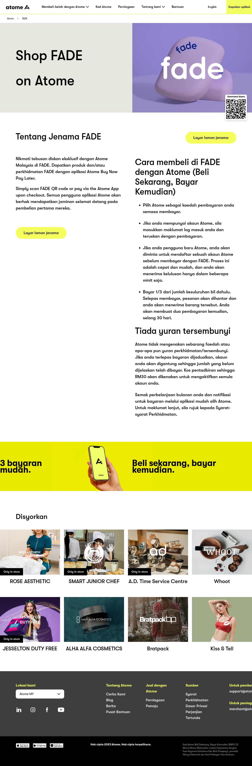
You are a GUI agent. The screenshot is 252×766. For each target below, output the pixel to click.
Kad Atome (103, 7)
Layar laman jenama (41, 233)
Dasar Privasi (196, 706)
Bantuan (178, 7)
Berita (111, 706)
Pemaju (152, 706)
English (212, 6)
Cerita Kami (115, 694)
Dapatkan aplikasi (239, 6)
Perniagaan (126, 7)
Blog (109, 700)
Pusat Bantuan (118, 712)
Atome (10, 18)
